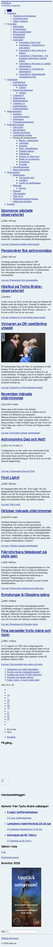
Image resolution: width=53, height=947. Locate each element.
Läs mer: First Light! (10, 504)
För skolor (12, 24)
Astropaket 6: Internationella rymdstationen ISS (32, 75)
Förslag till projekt (21, 132)
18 (8, 706)
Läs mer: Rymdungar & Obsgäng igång (19, 624)
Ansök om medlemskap (30, 183)
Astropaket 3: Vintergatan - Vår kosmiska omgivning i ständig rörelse (33, 58)
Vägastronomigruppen (23, 122)
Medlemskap (19, 175)
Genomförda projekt (22, 135)
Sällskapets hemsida (22, 201)
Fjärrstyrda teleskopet (23, 90)
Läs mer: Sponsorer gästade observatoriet (20, 244)
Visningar (11, 13)
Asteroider (24, 143)
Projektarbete (19, 34)
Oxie (3, 852)
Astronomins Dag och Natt (23, 439)
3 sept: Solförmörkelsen (22, 812)
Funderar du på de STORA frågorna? (24, 674)
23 (8, 719)
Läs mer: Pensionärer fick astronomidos (19, 280)
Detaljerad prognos (10, 857)
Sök (3, 931)
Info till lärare (19, 130)
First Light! (10, 477)
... (8, 698)
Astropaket (18, 39)
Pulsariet (17, 191)
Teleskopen (12, 79)
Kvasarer (23, 164)
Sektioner (17, 114)
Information (18, 26)
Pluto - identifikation (28, 148)
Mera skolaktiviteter (22, 31)
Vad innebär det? (26, 177)
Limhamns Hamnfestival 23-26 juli (29, 823)
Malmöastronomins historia (25, 199)
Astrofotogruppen (21, 116)
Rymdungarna (19, 29)
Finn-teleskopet (20, 85)
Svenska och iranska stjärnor (20, 677)
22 (8, 716)
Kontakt (11, 204)
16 (8, 700)
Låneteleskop (19, 82)
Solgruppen (18, 119)
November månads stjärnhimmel (16, 396)
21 (8, 713)
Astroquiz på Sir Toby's (22, 835)
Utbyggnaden (19, 193)
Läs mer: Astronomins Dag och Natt (18, 471)
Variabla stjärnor (26, 151)
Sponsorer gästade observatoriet (17, 212)
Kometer (23, 146)
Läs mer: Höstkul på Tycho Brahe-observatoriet (23, 317)
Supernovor (24, 161)
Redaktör (11, 737)
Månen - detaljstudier (28, 140)
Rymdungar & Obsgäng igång (25, 595)
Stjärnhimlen (19, 37)
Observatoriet (13, 172)
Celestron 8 (18, 95)
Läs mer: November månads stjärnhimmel (20, 433)
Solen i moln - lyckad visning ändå (23, 680)
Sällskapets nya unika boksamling (22, 669)
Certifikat (23, 180)
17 (8, 703)
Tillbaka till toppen (10, 938)
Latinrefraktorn (20, 106)
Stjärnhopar (24, 153)
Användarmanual (21, 167)
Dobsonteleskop (20, 108)
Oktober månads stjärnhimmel (26, 511)
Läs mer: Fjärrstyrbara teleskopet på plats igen (22, 588)
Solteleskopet (19, 98)
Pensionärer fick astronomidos (26, 250)
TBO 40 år (18, 196)
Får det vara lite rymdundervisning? (23, 672)
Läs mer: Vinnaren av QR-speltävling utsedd (22, 387)
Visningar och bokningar (24, 16)
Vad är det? (18, 127)
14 (8, 695)
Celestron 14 (19, 103)
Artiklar (22, 87)
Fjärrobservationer (15, 124)
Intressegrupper (14, 111)
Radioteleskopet (20, 100)
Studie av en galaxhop (29, 159)
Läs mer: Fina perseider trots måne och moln (21, 664)
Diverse (22, 188)
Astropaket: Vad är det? (30, 42)
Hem (9, 10)
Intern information (21, 169)
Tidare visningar (20, 21)
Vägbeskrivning (20, 18)
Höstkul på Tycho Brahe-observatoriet (22, 288)
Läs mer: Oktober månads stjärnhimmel (19, 545)
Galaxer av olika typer (29, 156)
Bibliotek (17, 185)
